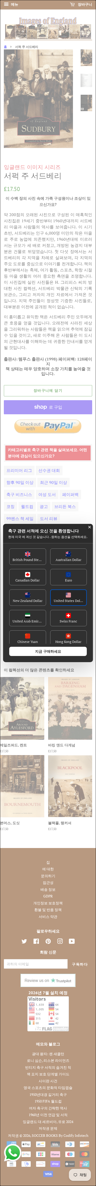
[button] (27, 556)
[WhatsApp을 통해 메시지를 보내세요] (13, 1152)
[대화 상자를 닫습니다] (89, 527)
